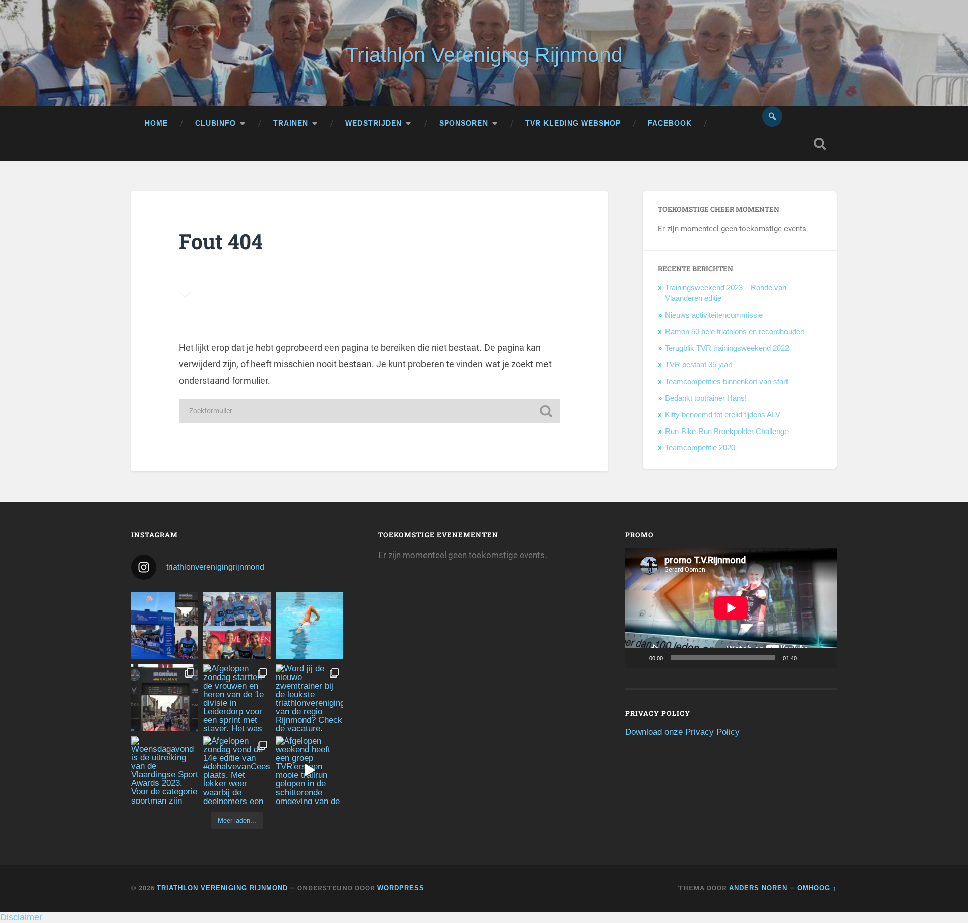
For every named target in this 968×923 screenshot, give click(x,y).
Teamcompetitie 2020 (700, 447)
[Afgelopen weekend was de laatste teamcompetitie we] (236, 625)
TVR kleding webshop (573, 123)
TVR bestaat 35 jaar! (699, 364)
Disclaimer (21, 917)
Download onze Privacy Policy (682, 732)
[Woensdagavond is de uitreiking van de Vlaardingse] (164, 770)
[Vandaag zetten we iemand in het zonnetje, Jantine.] (164, 697)
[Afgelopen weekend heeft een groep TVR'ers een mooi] (309, 770)
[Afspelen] (638, 658)
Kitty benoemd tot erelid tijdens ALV (722, 414)
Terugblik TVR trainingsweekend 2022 (727, 348)
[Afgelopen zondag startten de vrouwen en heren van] (236, 697)
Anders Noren (758, 888)
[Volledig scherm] (824, 658)
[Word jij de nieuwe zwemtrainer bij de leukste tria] (309, 625)
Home (156, 123)
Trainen (290, 123)
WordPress (401, 888)
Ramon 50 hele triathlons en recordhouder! (735, 331)
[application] (731, 607)
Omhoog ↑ (817, 888)
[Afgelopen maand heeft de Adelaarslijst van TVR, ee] (164, 625)
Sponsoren (463, 123)
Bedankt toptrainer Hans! (706, 398)
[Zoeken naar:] (369, 411)
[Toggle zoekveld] (820, 144)
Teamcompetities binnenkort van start (726, 381)
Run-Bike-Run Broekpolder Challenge (727, 431)
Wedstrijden (373, 123)
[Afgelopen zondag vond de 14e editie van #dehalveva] (236, 770)
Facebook (670, 123)
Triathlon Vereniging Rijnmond (484, 55)
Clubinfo (215, 123)
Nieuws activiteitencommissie (714, 315)
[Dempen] (808, 658)
